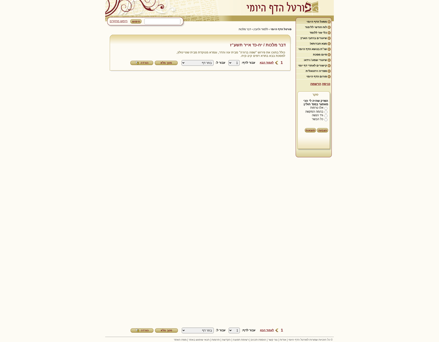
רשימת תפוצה (241, 339)
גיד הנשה (317, 115)
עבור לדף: (248, 62)
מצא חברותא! (318, 43)
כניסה (326, 84)
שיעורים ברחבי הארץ (313, 38)
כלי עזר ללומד (318, 32)
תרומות (215, 339)
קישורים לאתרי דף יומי (312, 65)
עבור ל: (220, 62)
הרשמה (315, 84)
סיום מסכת (320, 54)
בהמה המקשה (314, 111)
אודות (283, 339)
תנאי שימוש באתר (199, 339)
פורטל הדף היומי (281, 29)
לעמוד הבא (267, 62)
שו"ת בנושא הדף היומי (312, 49)
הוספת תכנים (258, 339)
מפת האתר (180, 339)
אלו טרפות (316, 107)
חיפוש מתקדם (119, 21)
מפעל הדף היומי (317, 21)
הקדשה (226, 339)
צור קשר (273, 339)
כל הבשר (317, 119)
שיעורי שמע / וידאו (315, 60)
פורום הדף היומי (316, 76)
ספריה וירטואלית (316, 71)
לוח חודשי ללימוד (316, 27)
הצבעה (322, 130)
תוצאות (310, 130)
